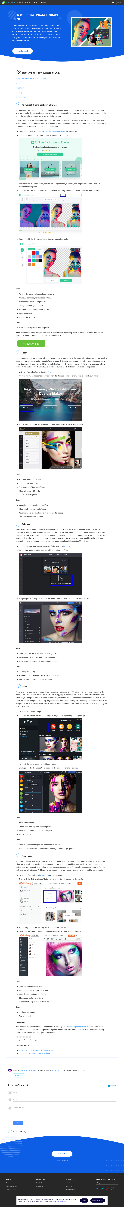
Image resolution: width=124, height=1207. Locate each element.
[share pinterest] (107, 1188)
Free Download (23, 51)
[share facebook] (97, 1188)
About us (68, 1183)
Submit (18, 1123)
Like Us (20, 1075)
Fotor (20, 83)
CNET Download (11, 1189)
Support (43, 2)
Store (35, 2)
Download (33, 343)
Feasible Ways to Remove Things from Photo (36, 1050)
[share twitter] (102, 1188)
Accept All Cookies (97, 1200)
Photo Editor (56, 1070)
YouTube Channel (11, 1183)
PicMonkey (22, 97)
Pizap (20, 93)
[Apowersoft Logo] (8, 2)
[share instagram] (112, 1188)
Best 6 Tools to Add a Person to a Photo (34, 1053)
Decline (84, 1200)
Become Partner (70, 1189)
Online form (39, 1186)
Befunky (21, 88)
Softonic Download (11, 1186)
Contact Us (69, 1186)
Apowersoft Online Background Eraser (33, 79)
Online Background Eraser (55, 131)
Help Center (39, 1183)
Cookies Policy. (62, 1201)
